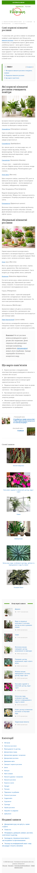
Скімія (17, 635)
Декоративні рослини (11, 758)
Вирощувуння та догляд (12, 749)
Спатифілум (6, 143)
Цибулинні (7, 814)
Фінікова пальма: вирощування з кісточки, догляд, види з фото (22, 673)
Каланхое (5, 276)
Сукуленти (7, 801)
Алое (3, 262)
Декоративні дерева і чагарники (14, 755)
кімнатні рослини (7, 40)
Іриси (6, 767)
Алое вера (5, 175)
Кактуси (6, 770)
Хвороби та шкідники (11, 811)
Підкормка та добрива (11, 792)
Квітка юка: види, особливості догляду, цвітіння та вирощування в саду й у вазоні (23, 699)
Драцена (17, 609)
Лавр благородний (8, 319)
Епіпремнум (6, 203)
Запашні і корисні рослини (13, 764)
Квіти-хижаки (8, 773)
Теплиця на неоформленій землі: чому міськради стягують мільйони (16, 844)
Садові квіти (8, 798)
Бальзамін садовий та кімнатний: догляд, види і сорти (23, 686)
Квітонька (18, 11)
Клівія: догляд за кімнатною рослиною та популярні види (23, 711)
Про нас (4, 865)
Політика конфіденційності (22, 865)
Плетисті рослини (10, 795)
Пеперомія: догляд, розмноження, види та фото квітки (23, 661)
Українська (20, 6)
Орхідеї (6, 786)
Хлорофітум (6, 129)
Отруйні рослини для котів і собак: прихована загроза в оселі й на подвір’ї (24, 420)
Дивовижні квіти (9, 761)
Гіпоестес (7, 829)
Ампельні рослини (10, 746)
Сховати (29, 67)
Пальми (6, 789)
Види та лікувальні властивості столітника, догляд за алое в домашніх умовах (23, 624)
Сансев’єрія (6, 160)
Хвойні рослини (9, 807)
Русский (28, 6)
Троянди (7, 804)
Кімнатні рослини (8, 21)
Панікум (20, 431)
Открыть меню (19, 2)
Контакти (10, 865)
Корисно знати (18, 21)
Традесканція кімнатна (22, 722)
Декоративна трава (10, 752)
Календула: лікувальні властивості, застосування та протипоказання (16, 839)
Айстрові (7, 743)
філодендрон (22, 348)
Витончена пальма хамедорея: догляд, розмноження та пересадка (23, 649)
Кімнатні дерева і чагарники (13, 777)
